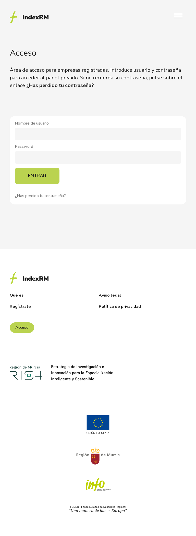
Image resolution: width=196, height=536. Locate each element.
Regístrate (20, 306)
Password (24, 146)
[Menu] (178, 17)
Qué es (17, 295)
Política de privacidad (120, 306)
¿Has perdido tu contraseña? (40, 196)
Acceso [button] (22, 327)
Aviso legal (110, 295)
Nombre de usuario (32, 123)
